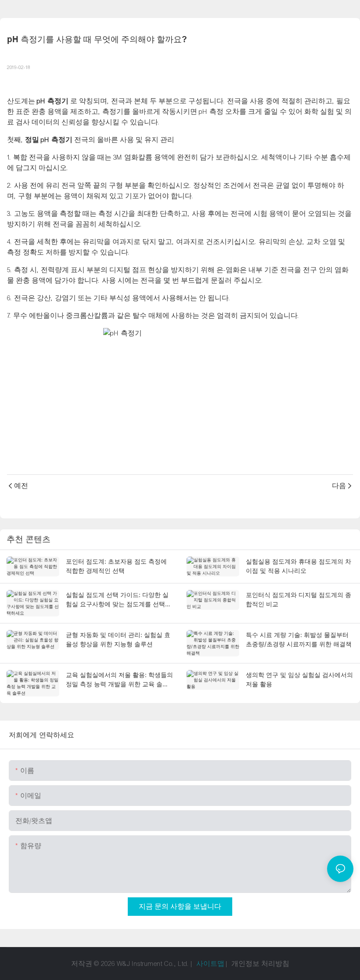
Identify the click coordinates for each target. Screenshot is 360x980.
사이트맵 (210, 964)
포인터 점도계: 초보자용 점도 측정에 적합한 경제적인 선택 (116, 565)
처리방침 (275, 964)
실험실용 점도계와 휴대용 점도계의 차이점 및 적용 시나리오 (298, 565)
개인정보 (246, 964)
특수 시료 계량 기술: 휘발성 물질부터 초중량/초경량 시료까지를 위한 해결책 (299, 639)
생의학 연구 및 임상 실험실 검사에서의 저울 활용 (299, 679)
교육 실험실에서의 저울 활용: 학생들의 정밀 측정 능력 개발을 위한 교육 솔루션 (119, 680)
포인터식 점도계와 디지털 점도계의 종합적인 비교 (298, 599)
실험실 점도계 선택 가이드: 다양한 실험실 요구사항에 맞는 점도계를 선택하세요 (118, 599)
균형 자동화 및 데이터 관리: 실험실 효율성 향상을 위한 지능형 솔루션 (118, 639)
